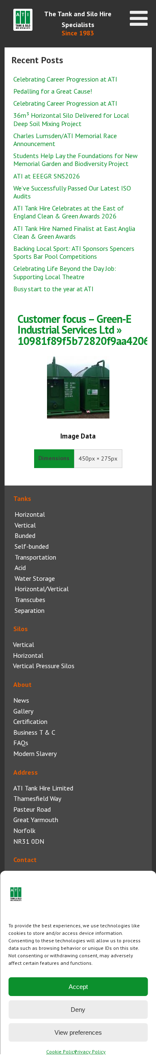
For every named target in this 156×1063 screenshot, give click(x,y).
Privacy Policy (90, 1051)
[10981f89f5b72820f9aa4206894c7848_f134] (78, 416)
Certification (30, 721)
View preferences (78, 1032)
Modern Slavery (35, 753)
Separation (30, 610)
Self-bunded (32, 546)
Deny (78, 1009)
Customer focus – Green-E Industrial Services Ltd (74, 324)
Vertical (25, 525)
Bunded (25, 535)
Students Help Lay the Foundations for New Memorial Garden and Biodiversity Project (75, 159)
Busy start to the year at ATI (53, 289)
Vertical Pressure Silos (43, 666)
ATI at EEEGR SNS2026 (46, 176)
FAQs (20, 742)
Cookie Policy (61, 1051)
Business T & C (34, 732)
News (21, 700)
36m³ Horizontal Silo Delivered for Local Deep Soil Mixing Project (71, 119)
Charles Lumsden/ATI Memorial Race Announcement (65, 139)
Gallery (23, 711)
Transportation (35, 557)
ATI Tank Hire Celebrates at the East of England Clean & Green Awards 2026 (68, 212)
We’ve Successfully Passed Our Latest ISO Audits (72, 192)
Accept (78, 986)
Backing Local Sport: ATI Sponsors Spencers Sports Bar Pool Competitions (73, 252)
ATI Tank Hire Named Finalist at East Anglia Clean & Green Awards (74, 232)
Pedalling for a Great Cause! (52, 91)
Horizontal (30, 514)
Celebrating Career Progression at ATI (65, 79)
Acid (20, 567)
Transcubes (30, 599)
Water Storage (35, 578)
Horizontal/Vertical (42, 589)
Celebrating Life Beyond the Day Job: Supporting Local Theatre (64, 272)
